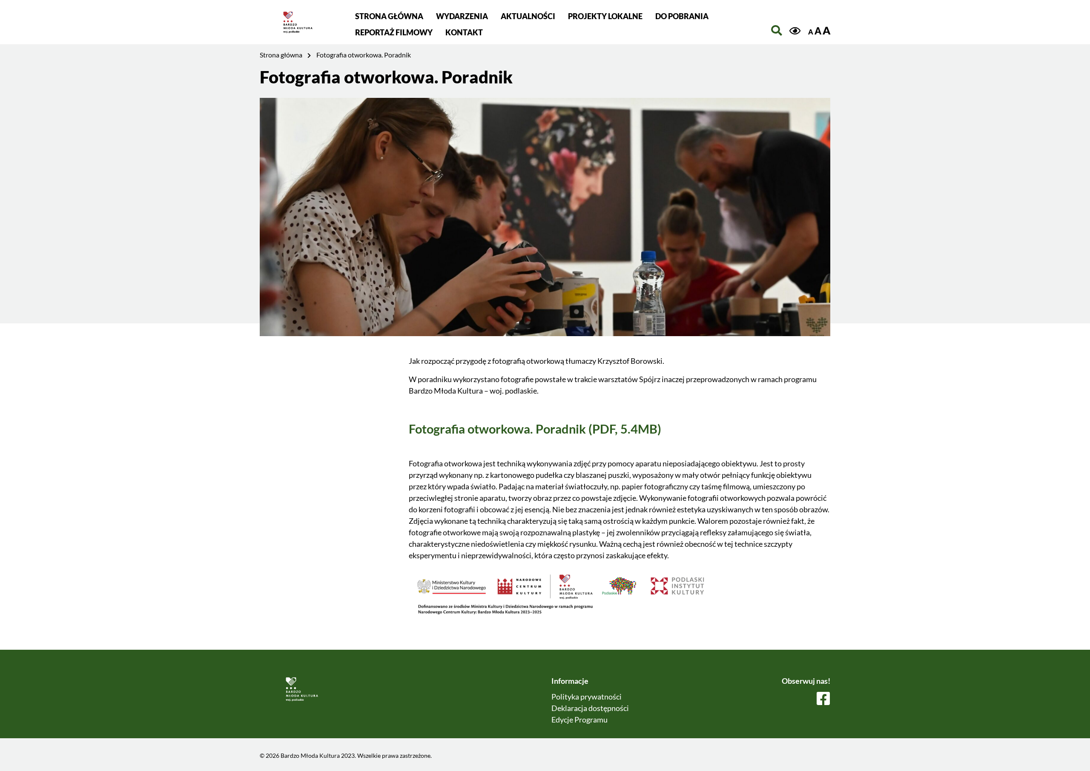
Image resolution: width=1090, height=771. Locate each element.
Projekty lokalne (605, 16)
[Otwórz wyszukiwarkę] (776, 30)
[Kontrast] (794, 31)
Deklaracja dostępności (590, 708)
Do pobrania (681, 16)
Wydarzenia (462, 16)
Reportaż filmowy (394, 32)
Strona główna (389, 16)
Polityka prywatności (586, 696)
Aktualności (528, 16)
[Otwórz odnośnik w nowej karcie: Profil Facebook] (823, 699)
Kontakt (464, 32)
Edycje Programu (579, 719)
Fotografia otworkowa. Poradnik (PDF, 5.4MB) (535, 429)
